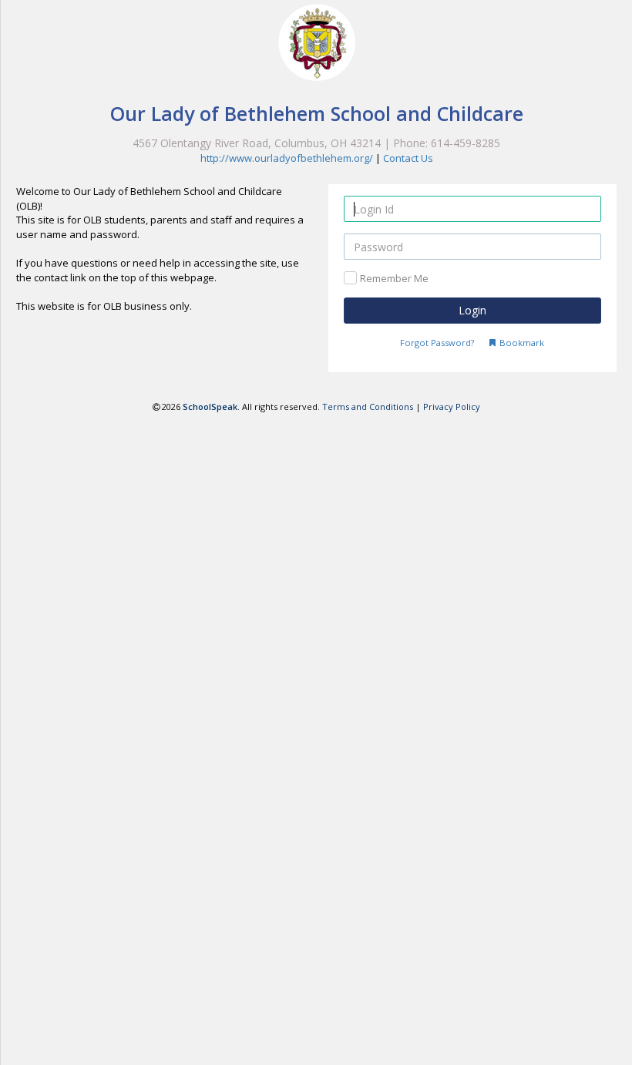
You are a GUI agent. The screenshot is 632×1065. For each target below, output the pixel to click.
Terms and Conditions (367, 406)
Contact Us (408, 158)
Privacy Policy (451, 406)
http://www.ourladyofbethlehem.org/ (286, 158)
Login (472, 310)
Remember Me (394, 278)
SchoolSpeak (210, 406)
